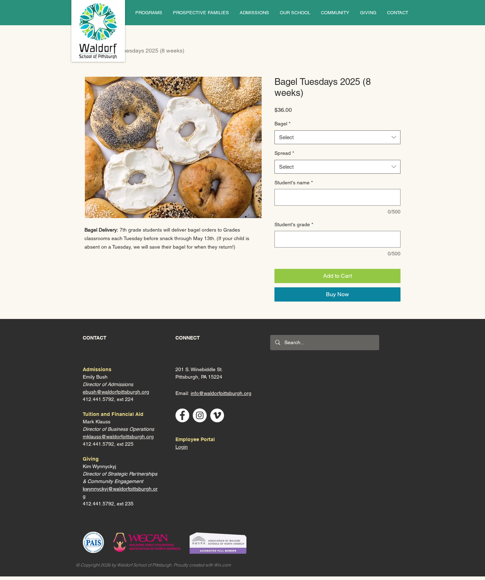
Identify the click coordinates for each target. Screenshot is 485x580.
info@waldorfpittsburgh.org (221, 393)
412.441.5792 (98, 444)
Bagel (282, 123)
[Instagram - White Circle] (200, 415)
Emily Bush (95, 377)
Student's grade (293, 224)
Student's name (293, 182)
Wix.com (222, 565)
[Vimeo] (217, 415)
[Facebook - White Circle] (182, 415)
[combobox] (337, 137)
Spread (284, 153)
